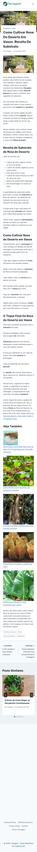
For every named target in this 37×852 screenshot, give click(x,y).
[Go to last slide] (5, 695)
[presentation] (18, 685)
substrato (20, 636)
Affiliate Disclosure (25, 822)
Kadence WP (20, 846)
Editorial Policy (10, 822)
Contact (25, 826)
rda (19, 632)
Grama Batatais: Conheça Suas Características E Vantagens (28, 651)
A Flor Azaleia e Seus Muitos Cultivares (8, 650)
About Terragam (18, 830)
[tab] (14, 716)
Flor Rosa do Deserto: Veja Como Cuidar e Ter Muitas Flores (18, 416)
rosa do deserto (9, 636)
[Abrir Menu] (33, 3)
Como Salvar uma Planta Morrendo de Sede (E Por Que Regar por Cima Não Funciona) (18, 449)
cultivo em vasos (10, 632)
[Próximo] (31, 695)
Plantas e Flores (9, 28)
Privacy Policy (14, 826)
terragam (8, 51)
